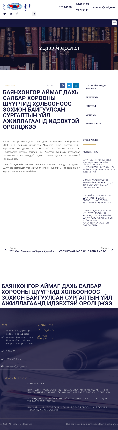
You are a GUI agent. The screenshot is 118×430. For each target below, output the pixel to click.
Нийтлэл (91, 106)
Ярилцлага (92, 97)
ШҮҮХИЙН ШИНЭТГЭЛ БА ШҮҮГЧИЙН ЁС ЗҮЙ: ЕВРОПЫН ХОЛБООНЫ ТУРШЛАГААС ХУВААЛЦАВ (97, 199)
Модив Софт (97, 424)
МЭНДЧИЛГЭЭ (90, 152)
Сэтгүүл (91, 115)
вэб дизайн (82, 424)
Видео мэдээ (93, 124)
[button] (34, 14)
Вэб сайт (70, 424)
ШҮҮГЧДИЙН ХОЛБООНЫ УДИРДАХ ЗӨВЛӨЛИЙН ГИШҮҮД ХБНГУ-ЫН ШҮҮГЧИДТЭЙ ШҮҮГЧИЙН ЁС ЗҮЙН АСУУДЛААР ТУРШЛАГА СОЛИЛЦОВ (99, 166)
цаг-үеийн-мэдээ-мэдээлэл (96, 87)
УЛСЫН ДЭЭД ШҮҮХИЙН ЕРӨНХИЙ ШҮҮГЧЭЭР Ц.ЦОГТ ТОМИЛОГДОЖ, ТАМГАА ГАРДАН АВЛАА (99, 184)
